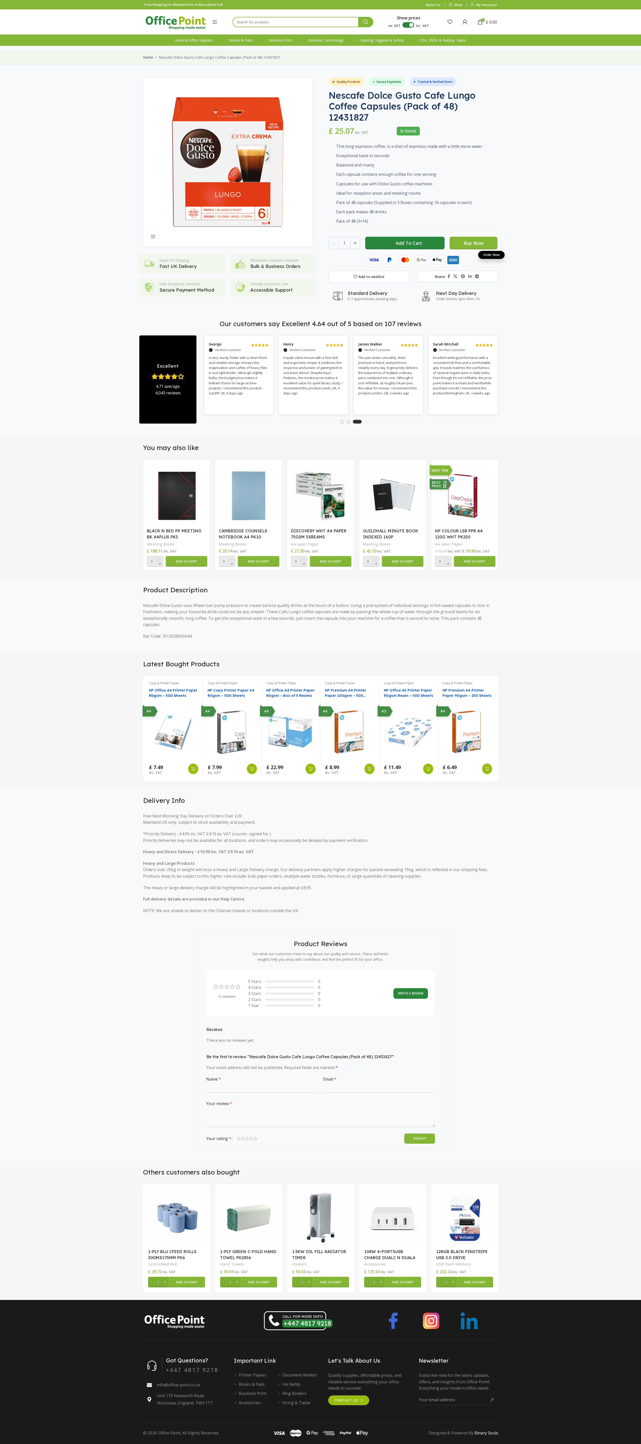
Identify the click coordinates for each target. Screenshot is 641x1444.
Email (329, 1079)
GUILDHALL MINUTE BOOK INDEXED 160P (390, 533)
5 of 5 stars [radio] (255, 1139)
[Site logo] (175, 21)
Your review (219, 1103)
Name (213, 1079)
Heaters (299, 1263)
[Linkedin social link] (469, 276)
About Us (433, 5)
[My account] (465, 22)
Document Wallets (299, 1375)
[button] (186, 561)
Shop (458, 5)
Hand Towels (232, 1263)
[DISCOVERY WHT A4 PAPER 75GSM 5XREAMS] (320, 495)
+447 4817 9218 (307, 1323)
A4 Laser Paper (305, 543)
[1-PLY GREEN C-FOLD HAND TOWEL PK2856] (248, 1217)
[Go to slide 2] (348, 422)
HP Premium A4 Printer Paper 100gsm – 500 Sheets (345, 693)
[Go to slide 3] (357, 422)
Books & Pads (252, 1384)
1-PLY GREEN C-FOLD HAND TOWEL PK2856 (248, 1254)
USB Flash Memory (453, 1263)
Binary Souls (486, 1433)
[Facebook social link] (449, 276)
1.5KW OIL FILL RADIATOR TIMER (319, 1254)
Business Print (252, 1393)
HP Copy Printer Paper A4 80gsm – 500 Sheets (231, 693)
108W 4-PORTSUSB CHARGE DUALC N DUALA (389, 1254)
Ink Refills (291, 1384)
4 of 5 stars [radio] (251, 1139)
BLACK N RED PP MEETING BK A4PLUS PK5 (174, 533)
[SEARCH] (365, 22)
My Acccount (486, 5)
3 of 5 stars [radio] (247, 1139)
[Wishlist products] (450, 22)
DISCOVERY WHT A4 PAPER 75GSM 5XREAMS (318, 533)
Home (148, 57)
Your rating (218, 1139)
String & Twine (296, 1402)
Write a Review (410, 993)
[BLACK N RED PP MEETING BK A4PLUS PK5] (176, 495)
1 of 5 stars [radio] (238, 1139)
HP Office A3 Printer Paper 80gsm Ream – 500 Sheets (408, 693)
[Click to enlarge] (153, 236)
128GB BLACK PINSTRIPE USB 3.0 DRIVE (462, 1254)
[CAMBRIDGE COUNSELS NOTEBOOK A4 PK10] (248, 495)
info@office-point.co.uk (178, 1385)
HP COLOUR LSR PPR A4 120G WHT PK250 (459, 533)
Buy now (474, 243)
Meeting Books (161, 543)
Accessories (375, 1263)
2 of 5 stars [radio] (243, 1139)
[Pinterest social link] (462, 276)
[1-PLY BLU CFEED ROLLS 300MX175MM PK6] (176, 1217)
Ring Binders (294, 1393)
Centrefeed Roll (162, 1263)
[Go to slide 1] (342, 422)
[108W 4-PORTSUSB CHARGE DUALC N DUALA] (392, 1217)
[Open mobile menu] (215, 22)
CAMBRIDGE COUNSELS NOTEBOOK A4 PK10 (243, 533)
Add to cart (409, 243)
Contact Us (346, 1400)
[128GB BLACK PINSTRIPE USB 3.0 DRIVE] (464, 1217)
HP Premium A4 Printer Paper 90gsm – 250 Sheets (467, 693)
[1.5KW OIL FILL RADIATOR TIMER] (320, 1217)
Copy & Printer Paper (164, 683)
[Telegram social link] (477, 276)
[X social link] (455, 276)
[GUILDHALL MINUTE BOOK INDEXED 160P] (392, 495)
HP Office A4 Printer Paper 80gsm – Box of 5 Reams (290, 693)
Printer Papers (252, 1375)
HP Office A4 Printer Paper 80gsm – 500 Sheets (173, 693)
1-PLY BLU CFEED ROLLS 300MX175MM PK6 (172, 1254)
